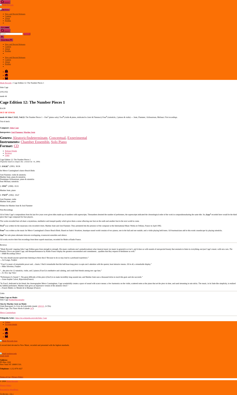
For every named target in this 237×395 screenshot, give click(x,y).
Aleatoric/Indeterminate (30, 138)
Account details (11, 324)
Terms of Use (5, 377)
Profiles (8, 21)
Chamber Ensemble (35, 142)
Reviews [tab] (8, 153)
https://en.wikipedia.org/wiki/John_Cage (31, 318)
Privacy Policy (17, 377)
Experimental (77, 138)
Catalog (8, 16)
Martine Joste (29, 132)
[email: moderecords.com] (8, 354)
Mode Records (5, 83)
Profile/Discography (16, 300)
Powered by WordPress (9, 390)
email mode (4, 356)
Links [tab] (7, 155)
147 (31, 308)
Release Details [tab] (11, 151)
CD (16, 146)
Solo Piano (59, 142)
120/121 (41, 306)
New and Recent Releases (15, 14)
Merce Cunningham (8, 313)
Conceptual (57, 138)
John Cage (14, 128)
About (7, 18)
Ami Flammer (17, 132)
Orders (7, 322)
